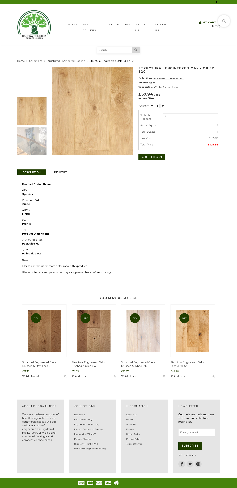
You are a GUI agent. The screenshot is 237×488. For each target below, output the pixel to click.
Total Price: (147, 144)
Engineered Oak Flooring (86, 424)
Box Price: (146, 138)
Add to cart (151, 157)
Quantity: (144, 105)
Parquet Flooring (82, 439)
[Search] (136, 50)
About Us (140, 25)
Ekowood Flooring (83, 419)
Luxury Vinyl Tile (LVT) (85, 434)
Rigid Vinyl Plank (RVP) (86, 443)
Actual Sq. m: (148, 125)
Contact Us (162, 25)
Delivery (130, 429)
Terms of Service (134, 443)
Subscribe (190, 445)
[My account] (216, 2)
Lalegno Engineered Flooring (88, 429)
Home (73, 24)
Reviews (130, 419)
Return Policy (133, 434)
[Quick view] (65, 376)
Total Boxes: (147, 131)
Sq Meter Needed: (146, 117)
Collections (119, 24)
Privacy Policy (133, 439)
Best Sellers (89, 25)
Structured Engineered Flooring (66, 61)
